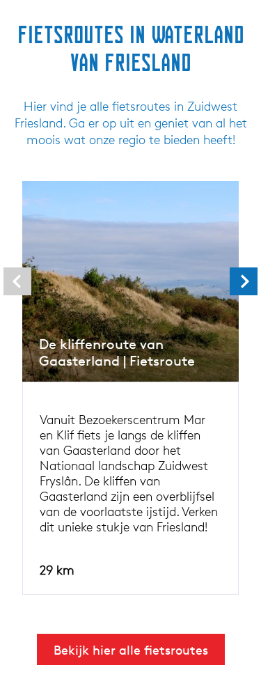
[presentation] (17, 281)
